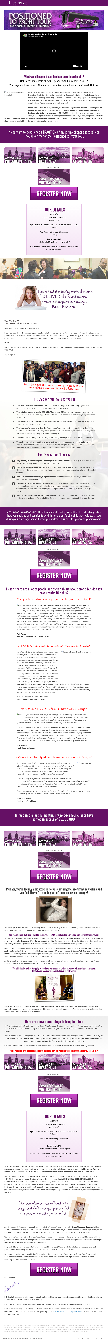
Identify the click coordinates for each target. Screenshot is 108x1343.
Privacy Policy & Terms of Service (82, 1339)
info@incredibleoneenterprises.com (67, 1311)
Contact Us (99, 1339)
